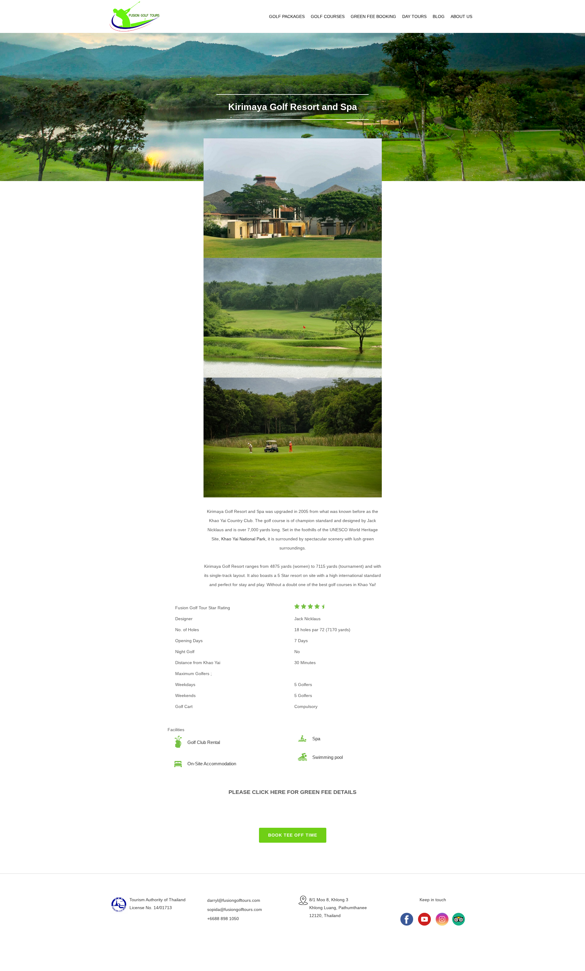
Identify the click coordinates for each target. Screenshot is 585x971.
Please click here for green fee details (292, 792)
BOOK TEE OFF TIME (292, 835)
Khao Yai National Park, (244, 538)
